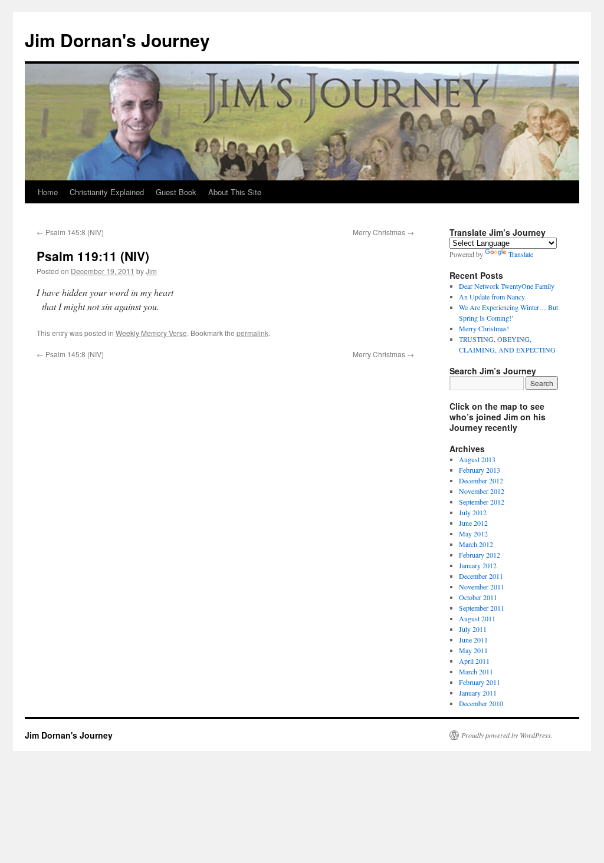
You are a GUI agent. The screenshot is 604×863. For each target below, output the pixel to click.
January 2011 (478, 692)
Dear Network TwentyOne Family (506, 286)
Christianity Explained (107, 191)
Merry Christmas (383, 232)
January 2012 (478, 565)
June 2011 (473, 639)
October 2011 (478, 597)
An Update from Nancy (492, 296)
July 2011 (473, 629)
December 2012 (481, 480)
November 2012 (481, 491)
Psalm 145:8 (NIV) (70, 232)
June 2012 (473, 523)
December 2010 (481, 703)
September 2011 (481, 607)
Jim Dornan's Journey (117, 39)
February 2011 (479, 682)
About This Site (234, 191)
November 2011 (481, 586)
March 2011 (476, 671)
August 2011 (477, 618)
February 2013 (479, 470)
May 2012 (473, 533)
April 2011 (474, 661)
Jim (151, 271)
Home (48, 191)
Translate (520, 254)
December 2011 (481, 576)
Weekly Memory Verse (151, 333)
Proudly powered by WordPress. (507, 735)
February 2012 (479, 554)
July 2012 (473, 512)
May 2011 (473, 650)
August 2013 (477, 459)
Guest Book (176, 191)
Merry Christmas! (484, 328)
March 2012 (476, 544)
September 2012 (481, 501)
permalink (252, 333)
